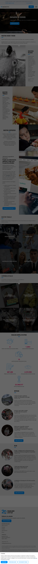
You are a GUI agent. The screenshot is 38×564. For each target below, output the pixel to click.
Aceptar (4, 562)
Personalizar (12, 562)
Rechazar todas (23, 562)
